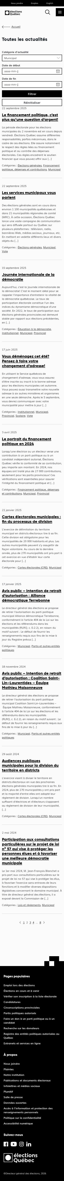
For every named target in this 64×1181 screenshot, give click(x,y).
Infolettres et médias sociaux (22, 1086)
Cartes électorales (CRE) (33, 567)
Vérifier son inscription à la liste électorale (30, 996)
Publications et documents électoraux (27, 1080)
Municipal (54, 169)
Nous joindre (17, 3)
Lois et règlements (29, 905)
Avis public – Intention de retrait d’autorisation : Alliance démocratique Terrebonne (31, 595)
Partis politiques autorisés (20, 1013)
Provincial (40, 333)
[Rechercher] (47, 12)
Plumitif (8, 1091)
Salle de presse (13, 1097)
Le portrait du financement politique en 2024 (26, 441)
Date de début (11, 65)
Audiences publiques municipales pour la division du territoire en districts (30, 765)
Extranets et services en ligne (22, 1043)
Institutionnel (10, 333)
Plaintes (9, 1069)
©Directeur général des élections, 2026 (25, 1173)
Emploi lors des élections (19, 985)
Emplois (34, 3)
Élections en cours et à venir (21, 991)
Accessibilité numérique (18, 1123)
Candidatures (12, 1002)
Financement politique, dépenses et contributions (31, 167)
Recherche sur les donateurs (21, 1028)
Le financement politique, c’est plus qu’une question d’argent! (30, 117)
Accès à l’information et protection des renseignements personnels (28, 1110)
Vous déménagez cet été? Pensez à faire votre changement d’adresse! (25, 361)
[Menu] (60, 12)
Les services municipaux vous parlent (29, 195)
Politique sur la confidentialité (22, 1118)
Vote (5, 251)
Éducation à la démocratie (34, 329)
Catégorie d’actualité (15, 52)
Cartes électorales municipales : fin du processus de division (31, 519)
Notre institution (14, 1075)
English (49, 3)
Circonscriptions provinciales (22, 1007)
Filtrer (32, 94)
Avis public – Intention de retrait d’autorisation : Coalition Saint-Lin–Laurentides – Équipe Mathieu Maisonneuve (31, 680)
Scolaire (20, 415)
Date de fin (9, 78)
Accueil (15, 26)
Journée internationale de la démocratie (28, 277)
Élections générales (30, 165)
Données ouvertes (15, 1103)
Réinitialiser (32, 102)
